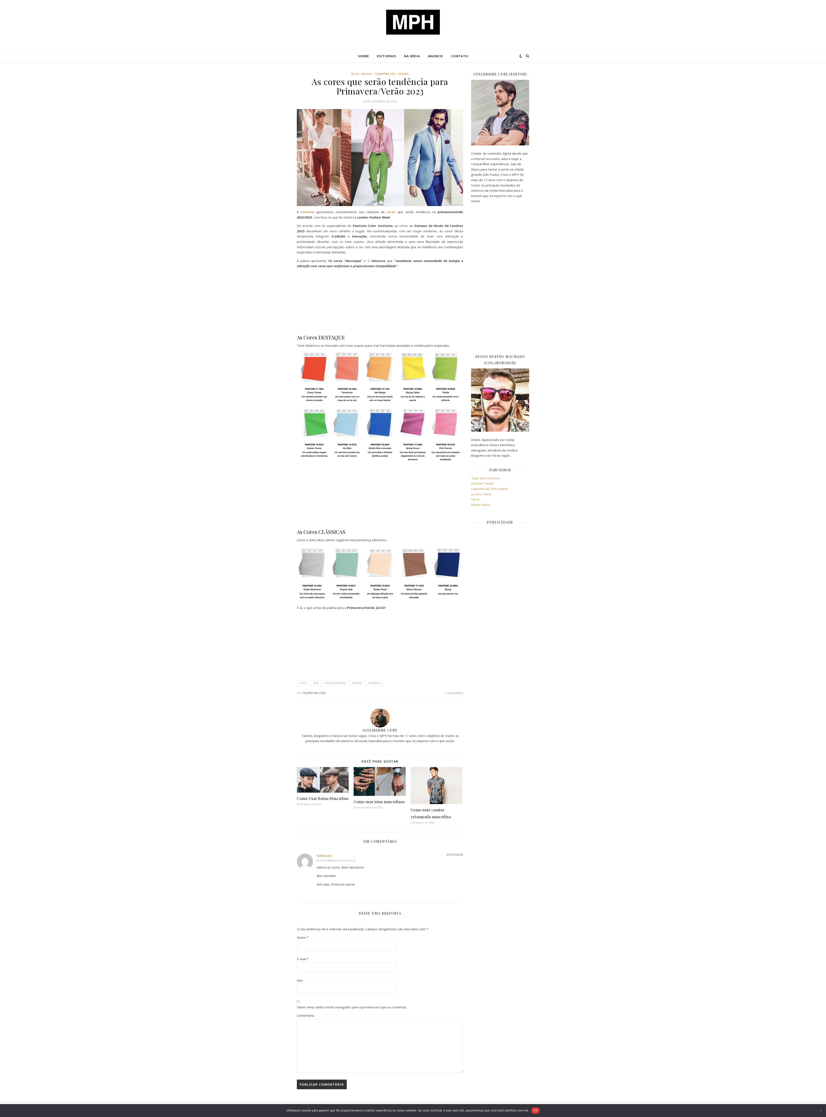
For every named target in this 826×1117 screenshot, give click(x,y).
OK (535, 1110)
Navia (475, 499)
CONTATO (459, 56)
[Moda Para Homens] (413, 22)
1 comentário (453, 693)
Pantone (357, 683)
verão (403, 74)
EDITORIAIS (386, 56)
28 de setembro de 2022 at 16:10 (336, 860)
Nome (302, 937)
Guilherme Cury (314, 693)
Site (299, 980)
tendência (375, 683)
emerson (324, 856)
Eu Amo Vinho (481, 494)
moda (367, 74)
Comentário (305, 1015)
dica (355, 74)
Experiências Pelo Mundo (489, 489)
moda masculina (335, 683)
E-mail (302, 959)
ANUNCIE (435, 56)
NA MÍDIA (412, 56)
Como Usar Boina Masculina (322, 798)
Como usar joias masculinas (379, 801)
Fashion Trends (482, 483)
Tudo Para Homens (485, 478)
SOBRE (363, 56)
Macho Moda (480, 504)
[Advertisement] (380, 302)
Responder (455, 855)
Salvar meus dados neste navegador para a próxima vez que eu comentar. (352, 1007)
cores (303, 683)
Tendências (384, 74)
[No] (820, 1110)
